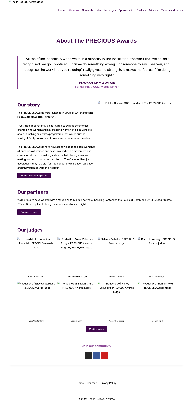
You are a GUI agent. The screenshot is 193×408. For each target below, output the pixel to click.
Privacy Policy (108, 383)
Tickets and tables (172, 10)
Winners (153, 10)
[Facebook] (96, 355)
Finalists (141, 10)
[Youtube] (104, 355)
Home (61, 10)
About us (73, 10)
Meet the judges (106, 10)
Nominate (88, 10)
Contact (92, 383)
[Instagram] (88, 355)
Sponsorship (126, 10)
